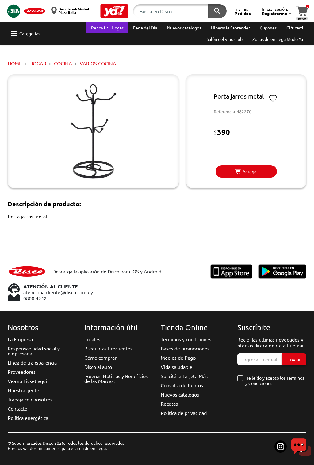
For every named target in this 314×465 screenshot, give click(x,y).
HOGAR (37, 63)
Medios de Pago (178, 357)
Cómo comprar (100, 357)
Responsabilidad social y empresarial (34, 351)
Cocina (63, 63)
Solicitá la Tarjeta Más (184, 375)
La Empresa (20, 339)
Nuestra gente (23, 390)
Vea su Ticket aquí (27, 380)
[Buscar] (217, 11)
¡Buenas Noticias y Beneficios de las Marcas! (116, 378)
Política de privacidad (184, 412)
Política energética (28, 417)
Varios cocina (98, 63)
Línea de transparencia (32, 362)
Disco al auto (98, 366)
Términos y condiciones (186, 339)
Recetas (169, 403)
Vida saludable (176, 366)
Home (15, 63)
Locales (92, 339)
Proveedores (22, 371)
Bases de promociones (185, 348)
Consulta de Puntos (182, 385)
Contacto (17, 408)
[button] (114, 11)
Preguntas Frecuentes (108, 348)
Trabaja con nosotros (30, 399)
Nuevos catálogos (180, 394)
